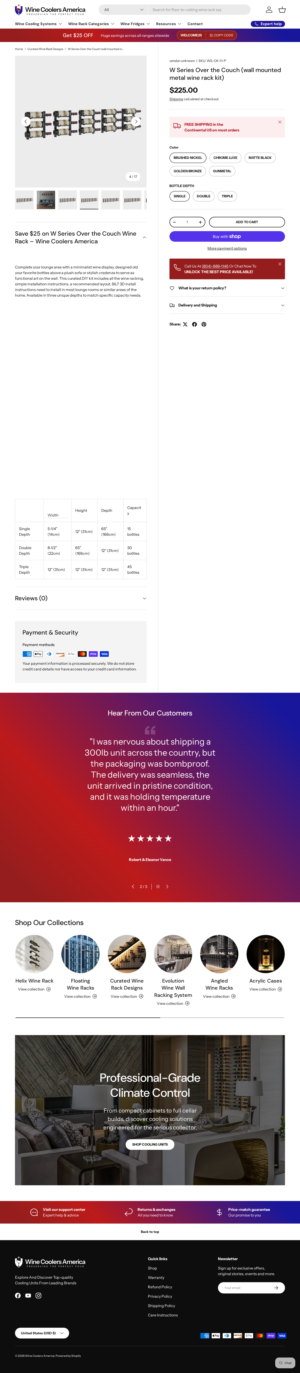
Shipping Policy (161, 1305)
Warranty (156, 1277)
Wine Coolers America (39, 1356)
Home (19, 49)
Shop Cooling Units (150, 1144)
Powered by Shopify (68, 1356)
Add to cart (247, 222)
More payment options (227, 248)
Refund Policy (160, 1287)
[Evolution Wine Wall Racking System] (173, 954)
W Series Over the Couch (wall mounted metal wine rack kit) (96, 49)
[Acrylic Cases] (266, 954)
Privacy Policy (160, 1296)
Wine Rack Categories (88, 23)
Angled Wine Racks (219, 984)
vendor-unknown (182, 61)
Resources (166, 23)
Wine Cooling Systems (36, 23)
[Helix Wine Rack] (34, 954)
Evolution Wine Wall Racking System (173, 987)
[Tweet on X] (185, 324)
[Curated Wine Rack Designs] (127, 954)
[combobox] (175, 9)
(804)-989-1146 (215, 266)
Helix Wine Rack (34, 980)
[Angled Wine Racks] (219, 954)
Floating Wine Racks (80, 984)
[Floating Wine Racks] (80, 954)
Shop (152, 1268)
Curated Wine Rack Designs (45, 49)
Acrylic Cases (265, 980)
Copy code (223, 35)
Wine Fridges (132, 23)
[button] (282, 9)
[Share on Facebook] (194, 324)
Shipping (176, 99)
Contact (195, 23)
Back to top (150, 1232)
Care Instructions (163, 1315)
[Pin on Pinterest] (204, 324)
